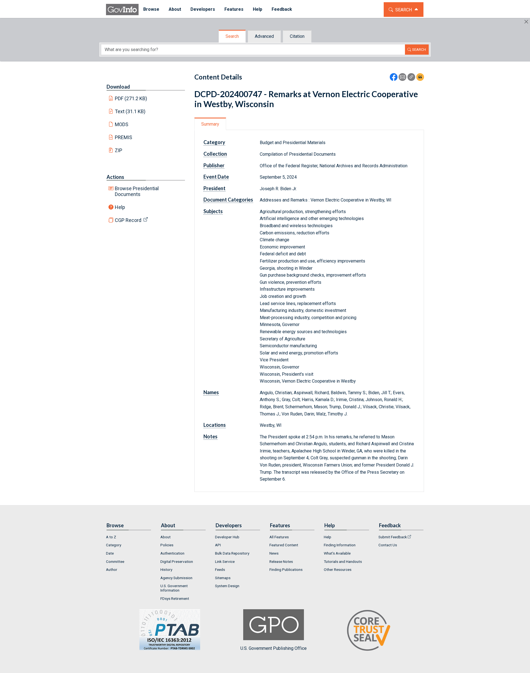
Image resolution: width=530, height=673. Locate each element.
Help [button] (257, 9)
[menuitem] (151, 9)
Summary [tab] (210, 124)
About (165, 537)
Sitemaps (222, 578)
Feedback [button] (282, 9)
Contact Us (387, 545)
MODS (121, 124)
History (166, 569)
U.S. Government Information (174, 588)
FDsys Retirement (174, 598)
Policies (166, 545)
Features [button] (233, 9)
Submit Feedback (392, 537)
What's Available (337, 553)
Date (110, 553)
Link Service (225, 561)
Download (118, 87)
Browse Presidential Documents (137, 191)
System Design (227, 586)
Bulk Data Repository (232, 553)
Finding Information (340, 545)
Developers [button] (202, 9)
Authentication (172, 553)
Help (120, 207)
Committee (115, 561)
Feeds (220, 569)
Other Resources (337, 569)
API (218, 545)
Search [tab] (232, 36)
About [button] (175, 9)
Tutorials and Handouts (343, 561)
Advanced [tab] (264, 36)
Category (113, 545)
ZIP (118, 150)
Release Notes (281, 561)
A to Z (111, 537)
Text (130, 111)
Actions (115, 177)
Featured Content (283, 545)
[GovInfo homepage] (122, 9)
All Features (279, 537)
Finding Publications (286, 569)
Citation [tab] (297, 36)
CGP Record (128, 220)
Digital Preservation (176, 561)
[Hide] (526, 21)
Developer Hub (227, 537)
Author (111, 569)
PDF (131, 98)
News (274, 553)
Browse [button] (151, 9)
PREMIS (123, 137)
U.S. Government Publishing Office (273, 648)
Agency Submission (176, 578)
